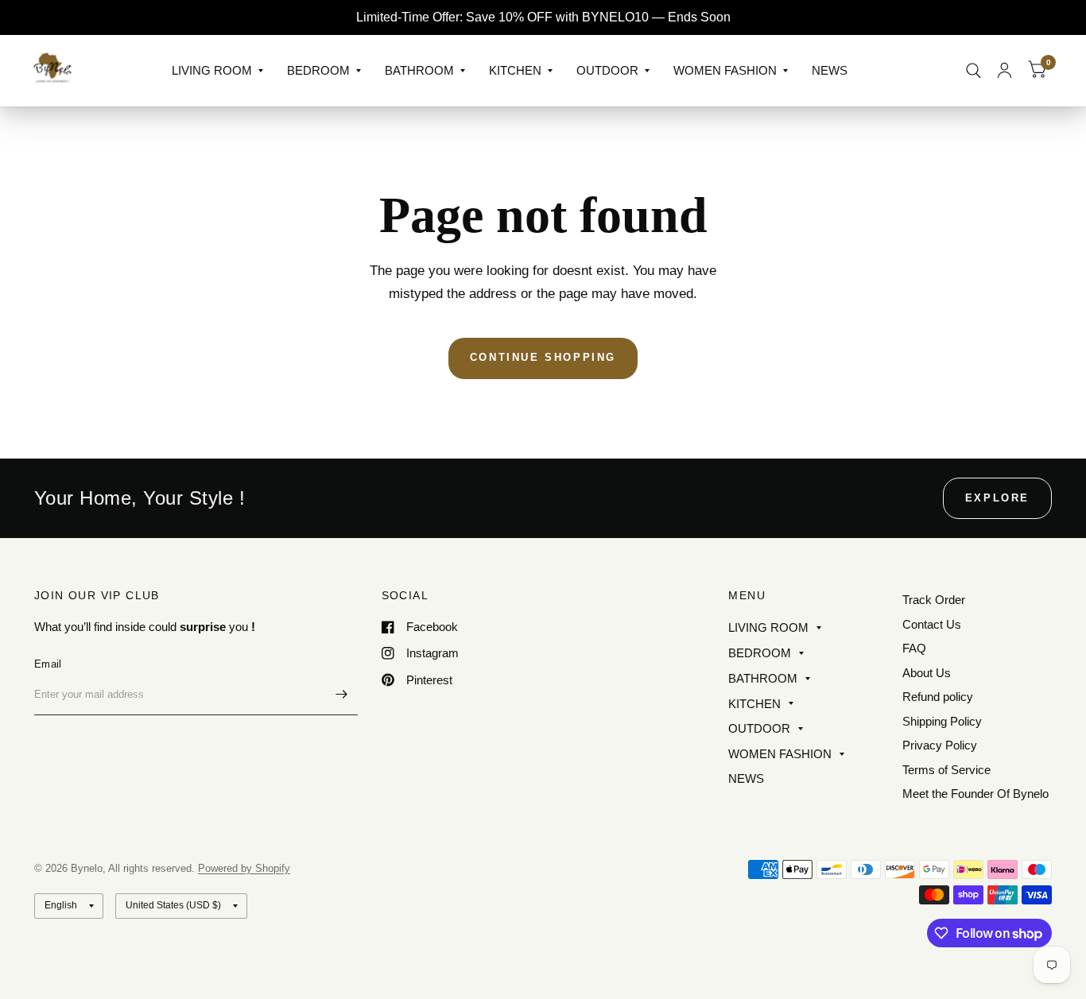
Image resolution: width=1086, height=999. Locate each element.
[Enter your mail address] (342, 694)
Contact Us (931, 624)
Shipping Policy (942, 721)
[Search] (973, 70)
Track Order (933, 599)
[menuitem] (217, 70)
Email (47, 664)
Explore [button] (997, 498)
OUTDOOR (607, 70)
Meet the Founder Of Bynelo (975, 793)
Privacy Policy (939, 745)
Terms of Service (946, 769)
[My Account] (1004, 70)
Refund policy (937, 696)
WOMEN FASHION (725, 70)
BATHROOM (419, 70)
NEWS (829, 70)
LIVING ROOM (212, 70)
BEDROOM (318, 70)
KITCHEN (515, 70)
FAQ (914, 648)
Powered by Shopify (244, 868)
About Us (926, 673)
